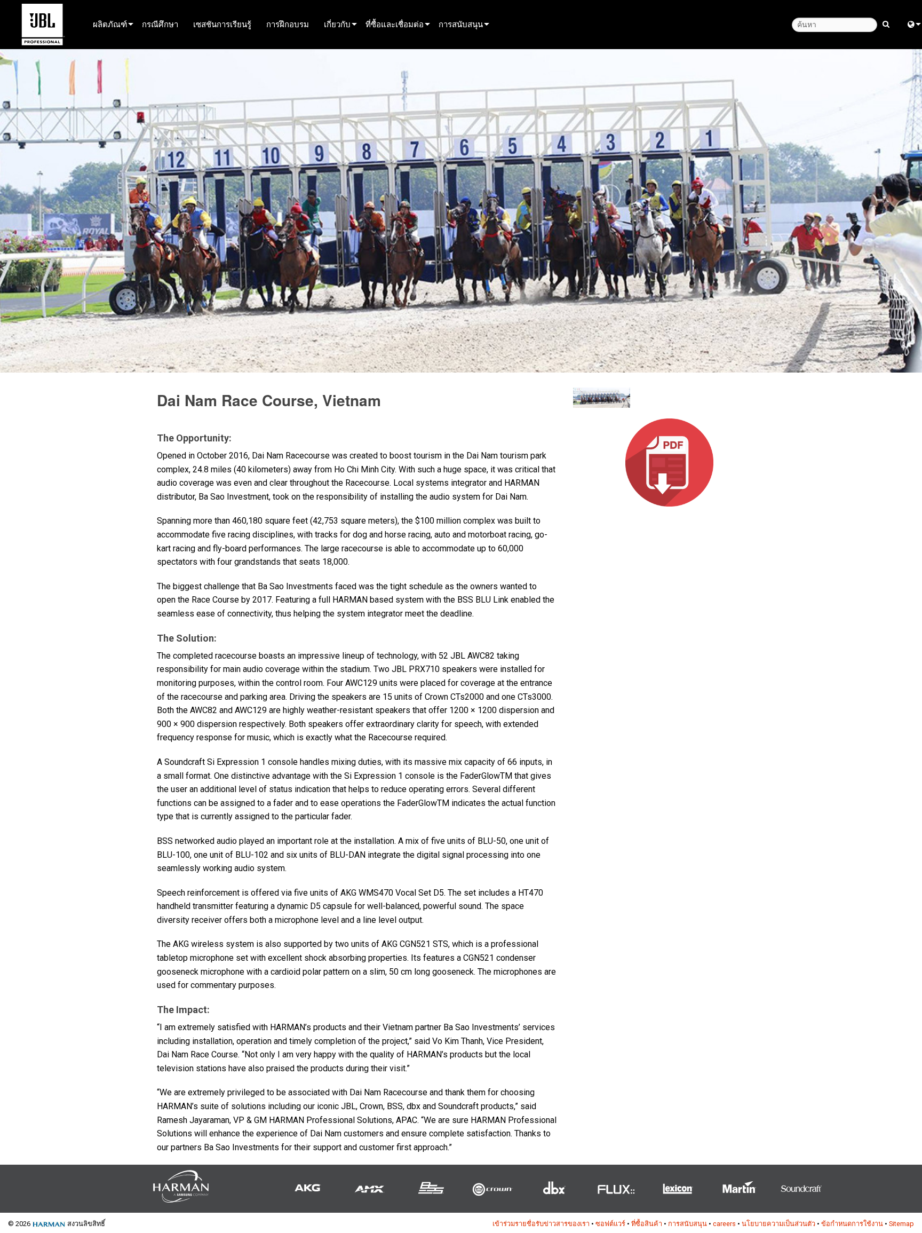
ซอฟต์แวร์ (610, 1224)
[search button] (886, 23)
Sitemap (901, 1224)
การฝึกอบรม (287, 24)
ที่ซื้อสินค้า (646, 1224)
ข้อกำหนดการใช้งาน (852, 1224)
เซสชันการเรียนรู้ (222, 24)
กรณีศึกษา (160, 24)
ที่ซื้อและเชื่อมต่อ (394, 24)
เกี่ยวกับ (337, 24)
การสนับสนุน (461, 24)
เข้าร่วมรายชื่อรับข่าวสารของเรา (541, 1224)
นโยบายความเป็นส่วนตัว (778, 1224)
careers (724, 1224)
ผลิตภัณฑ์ (110, 24)
